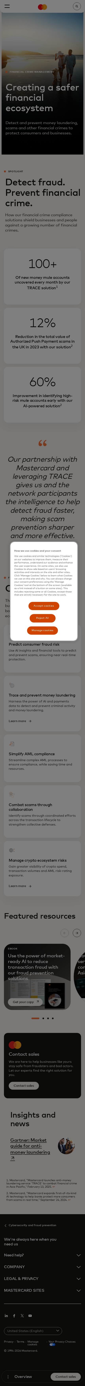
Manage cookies (42, 630)
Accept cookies (44, 606)
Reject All (42, 618)
